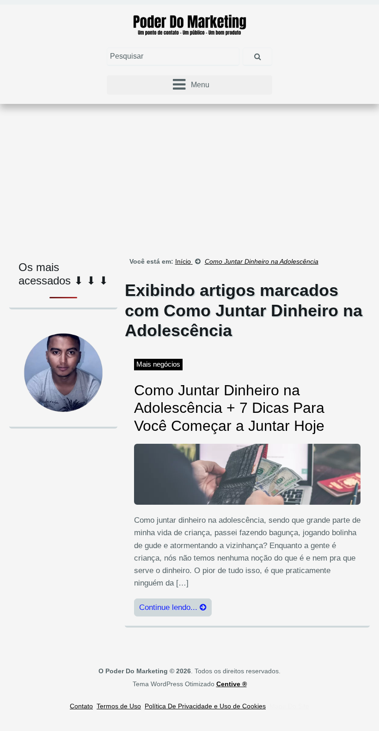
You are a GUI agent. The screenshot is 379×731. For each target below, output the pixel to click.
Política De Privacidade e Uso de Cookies (205, 706)
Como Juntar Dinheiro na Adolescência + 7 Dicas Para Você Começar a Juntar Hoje (229, 408)
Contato (81, 706)
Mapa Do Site (289, 706)
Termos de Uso (119, 706)
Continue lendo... (169, 607)
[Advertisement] (189, 177)
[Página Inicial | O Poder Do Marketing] (190, 24)
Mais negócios (158, 364)
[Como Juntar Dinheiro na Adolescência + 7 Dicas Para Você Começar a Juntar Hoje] (247, 474)
